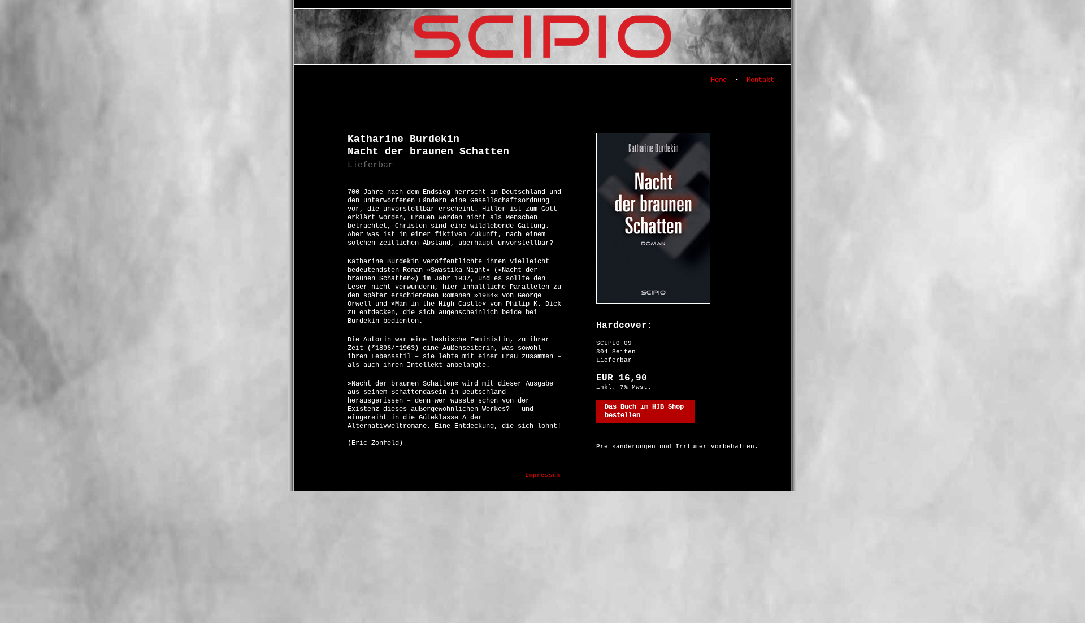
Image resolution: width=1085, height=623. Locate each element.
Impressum (543, 475)
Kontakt (760, 80)
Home (719, 80)
